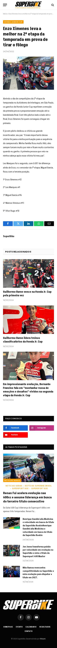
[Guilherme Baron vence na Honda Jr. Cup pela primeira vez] (28, 273)
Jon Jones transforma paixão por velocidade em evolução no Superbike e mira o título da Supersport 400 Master (38, 551)
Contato (29, 631)
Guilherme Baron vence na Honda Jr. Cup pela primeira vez (27, 293)
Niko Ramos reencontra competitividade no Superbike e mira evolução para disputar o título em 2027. (38, 572)
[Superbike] (28, 5)
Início (5, 14)
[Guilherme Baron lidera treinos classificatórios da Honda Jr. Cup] (28, 320)
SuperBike (8, 236)
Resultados (45, 627)
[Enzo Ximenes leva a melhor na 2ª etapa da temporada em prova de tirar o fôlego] (28, 73)
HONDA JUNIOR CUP (13, 22)
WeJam (43, 638)
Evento (19, 627)
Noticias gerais (12, 480)
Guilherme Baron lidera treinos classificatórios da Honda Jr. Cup (23, 340)
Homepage (8, 627)
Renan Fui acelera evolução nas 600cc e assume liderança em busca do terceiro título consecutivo (27, 497)
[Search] (52, 5)
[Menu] (5, 5)
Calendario (31, 627)
